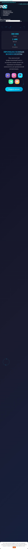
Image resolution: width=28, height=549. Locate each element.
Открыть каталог (14, 89)
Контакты (5, 15)
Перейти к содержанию (6, 0)
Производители (7, 11)
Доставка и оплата (8, 12)
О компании (6, 13)
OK (14, 547)
